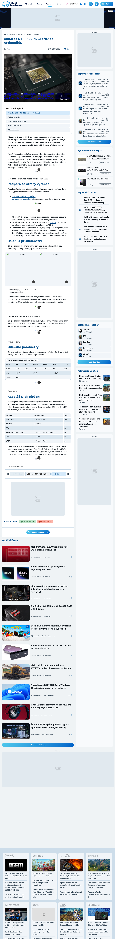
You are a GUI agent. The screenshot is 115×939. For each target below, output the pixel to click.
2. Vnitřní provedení (14, 117)
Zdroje (28, 34)
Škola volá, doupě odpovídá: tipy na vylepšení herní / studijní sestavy (50, 726)
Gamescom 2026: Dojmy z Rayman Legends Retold (42, 874)
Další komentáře (94, 142)
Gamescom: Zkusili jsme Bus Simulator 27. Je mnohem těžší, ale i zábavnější (89, 422)
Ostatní (20, 34)
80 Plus (53, 222)
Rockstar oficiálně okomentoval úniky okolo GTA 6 (99, 894)
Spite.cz (82, 402)
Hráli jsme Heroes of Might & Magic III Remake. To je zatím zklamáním (90, 397)
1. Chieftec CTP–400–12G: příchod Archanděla (24, 113)
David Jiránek (35, 734)
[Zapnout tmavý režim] (97, 4)
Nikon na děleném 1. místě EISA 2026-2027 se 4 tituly (90, 377)
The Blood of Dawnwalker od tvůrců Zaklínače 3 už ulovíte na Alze (71, 932)
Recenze (12, 34)
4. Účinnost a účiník (14, 126)
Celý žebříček (94, 362)
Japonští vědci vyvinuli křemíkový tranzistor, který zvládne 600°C (70, 875)
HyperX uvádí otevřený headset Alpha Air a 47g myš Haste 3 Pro (51, 706)
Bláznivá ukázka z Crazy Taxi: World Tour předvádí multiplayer (43, 882)
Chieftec (37, 34)
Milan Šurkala (36, 557)
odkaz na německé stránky (22, 199)
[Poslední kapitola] (68, 474)
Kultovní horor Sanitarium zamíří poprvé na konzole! (14, 896)
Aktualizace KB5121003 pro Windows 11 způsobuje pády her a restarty (50, 686)
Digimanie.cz (83, 381)
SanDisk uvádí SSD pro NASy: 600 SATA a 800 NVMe (51, 607)
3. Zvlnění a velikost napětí (16, 121)
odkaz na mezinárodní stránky (23, 196)
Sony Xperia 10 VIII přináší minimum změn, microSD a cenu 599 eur (98, 932)
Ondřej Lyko (35, 715)
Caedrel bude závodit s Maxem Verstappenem (13, 933)
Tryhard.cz (83, 414)
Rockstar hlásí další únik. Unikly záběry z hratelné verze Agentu (16, 875)
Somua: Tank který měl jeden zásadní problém (43, 924)
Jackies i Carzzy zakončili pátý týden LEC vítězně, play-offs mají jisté (90, 409)
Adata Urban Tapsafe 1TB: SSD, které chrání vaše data (51, 647)
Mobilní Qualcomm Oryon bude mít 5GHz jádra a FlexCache (49, 548)
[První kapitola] (8, 474)
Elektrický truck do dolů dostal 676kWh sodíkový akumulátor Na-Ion (51, 667)
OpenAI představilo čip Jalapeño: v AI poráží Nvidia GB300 (70, 885)
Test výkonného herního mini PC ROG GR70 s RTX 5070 (71, 893)
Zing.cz (81, 390)
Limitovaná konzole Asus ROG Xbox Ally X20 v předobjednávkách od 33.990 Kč (50, 589)
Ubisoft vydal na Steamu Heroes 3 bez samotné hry (90, 386)
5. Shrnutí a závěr (13, 130)
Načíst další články (38, 745)
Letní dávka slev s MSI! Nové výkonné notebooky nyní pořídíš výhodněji (51, 627)
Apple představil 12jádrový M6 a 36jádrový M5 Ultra (48, 568)
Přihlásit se (106, 4)
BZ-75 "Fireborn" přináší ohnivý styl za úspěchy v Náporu (41, 932)
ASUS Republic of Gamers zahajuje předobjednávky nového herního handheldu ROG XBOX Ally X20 (14, 886)
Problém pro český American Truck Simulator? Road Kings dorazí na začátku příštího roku (43, 893)
